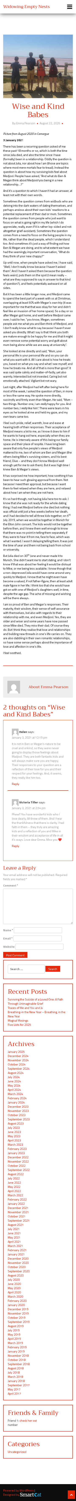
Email (8, 938)
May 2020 (14, 1288)
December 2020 (18, 1258)
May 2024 (14, 1085)
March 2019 (15, 1343)
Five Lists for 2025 (19, 1024)
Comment (10, 885)
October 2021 (17, 1216)
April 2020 (14, 1292)
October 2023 (17, 1115)
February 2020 (17, 1300)
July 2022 (14, 1178)
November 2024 (18, 1060)
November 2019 (18, 1313)
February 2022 (17, 1199)
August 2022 (16, 1174)
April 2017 (14, 1393)
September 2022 (19, 1170)
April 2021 (14, 1241)
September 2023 (19, 1119)
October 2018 (17, 1360)
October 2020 (17, 1267)
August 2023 (16, 1123)
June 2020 (14, 1284)
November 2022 (18, 1161)
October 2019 (17, 1317)
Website (9, 947)
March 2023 (15, 1144)
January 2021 (16, 1254)
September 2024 (19, 1068)
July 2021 (14, 1229)
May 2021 (14, 1237)
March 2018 (15, 1376)
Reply (15, 784)
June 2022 (14, 1182)
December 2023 (18, 1106)
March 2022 (15, 1195)
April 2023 (14, 1140)
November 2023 (18, 1110)
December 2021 (18, 1208)
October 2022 (17, 1165)
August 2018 (16, 1368)
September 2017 (19, 1385)
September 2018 (19, 1364)
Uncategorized (17, 1452)
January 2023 (16, 1153)
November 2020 (18, 1262)
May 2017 (14, 1389)
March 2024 (15, 1094)
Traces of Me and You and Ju (25, 1008)
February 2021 (17, 1250)
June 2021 (14, 1233)
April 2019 (14, 1338)
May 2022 (14, 1186)
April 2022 (14, 1191)
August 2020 (16, 1275)
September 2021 (19, 1220)
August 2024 (16, 1073)
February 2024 (17, 1098)
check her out (28, 1420)
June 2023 (14, 1132)
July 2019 (14, 1330)
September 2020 (19, 1271)
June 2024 (14, 1081)
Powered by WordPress (18, 1490)
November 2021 (18, 1212)
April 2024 (14, 1089)
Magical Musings (18, 1020)
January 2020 (16, 1305)
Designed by (11, 1495)
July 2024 (14, 1077)
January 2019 (16, 1351)
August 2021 (16, 1224)
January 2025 (16, 1051)
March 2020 (15, 1296)
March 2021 (15, 1246)
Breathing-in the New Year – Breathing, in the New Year (36, 1014)
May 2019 (14, 1334)
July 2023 (14, 1127)
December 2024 (18, 1056)
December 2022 (18, 1157)
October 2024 (17, 1064)
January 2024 (16, 1102)
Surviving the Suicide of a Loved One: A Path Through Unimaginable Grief (35, 1001)
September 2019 (19, 1322)
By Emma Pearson (24, 123)
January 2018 (16, 1381)
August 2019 (16, 1326)
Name (8, 930)
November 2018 (18, 1355)
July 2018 (14, 1372)
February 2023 (17, 1148)
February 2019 (17, 1347)
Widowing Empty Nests (26, 6)
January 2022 (16, 1203)
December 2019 (18, 1309)
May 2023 (14, 1136)
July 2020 (14, 1279)
